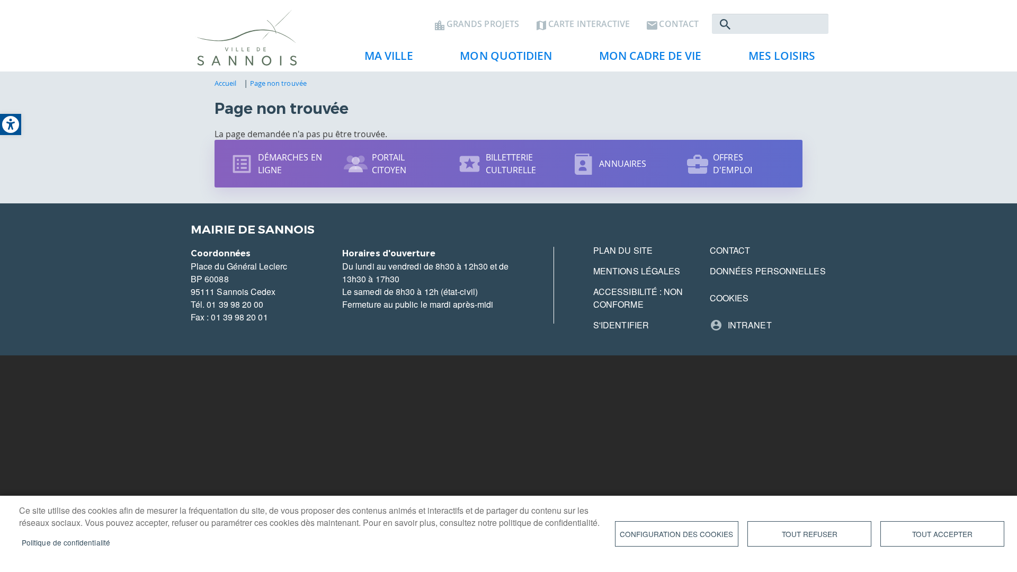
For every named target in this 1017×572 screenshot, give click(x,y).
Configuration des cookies (676, 534)
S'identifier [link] (621, 325)
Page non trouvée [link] (278, 83)
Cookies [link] (729, 298)
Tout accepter (942, 534)
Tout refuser (809, 534)
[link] (10, 124)
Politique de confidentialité (66, 542)
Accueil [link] (226, 83)
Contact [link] (679, 24)
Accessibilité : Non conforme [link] (638, 297)
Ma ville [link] (383, 58)
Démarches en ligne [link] (290, 163)
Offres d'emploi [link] (732, 163)
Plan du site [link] (623, 250)
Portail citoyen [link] (389, 163)
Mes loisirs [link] (776, 58)
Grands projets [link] (483, 24)
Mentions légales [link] (636, 271)
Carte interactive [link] (589, 24)
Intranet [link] (750, 325)
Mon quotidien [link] (500, 58)
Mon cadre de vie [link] (644, 58)
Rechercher (725, 24)
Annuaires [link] (622, 163)
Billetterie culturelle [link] (511, 163)
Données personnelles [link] (768, 271)
